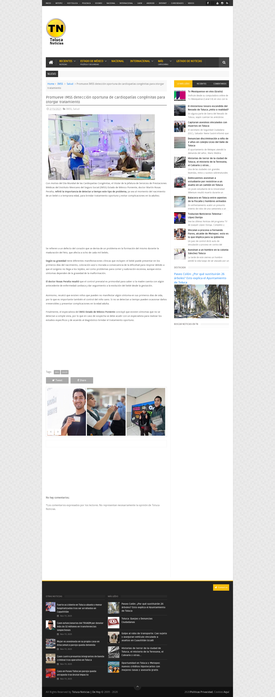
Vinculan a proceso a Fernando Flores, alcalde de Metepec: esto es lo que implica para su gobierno (208, 234)
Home (50, 83)
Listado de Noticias (189, 61)
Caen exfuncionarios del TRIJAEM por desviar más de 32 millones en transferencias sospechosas (80, 627)
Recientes (65, 62)
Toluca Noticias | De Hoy (86, 692)
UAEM (139, 3)
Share (83, 380)
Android (151, 3)
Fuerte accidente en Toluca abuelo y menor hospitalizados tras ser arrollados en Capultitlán (79, 608)
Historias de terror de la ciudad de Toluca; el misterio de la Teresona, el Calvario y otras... (207, 162)
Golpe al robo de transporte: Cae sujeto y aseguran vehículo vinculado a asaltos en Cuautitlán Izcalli (144, 637)
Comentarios (219, 84)
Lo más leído (183, 84)
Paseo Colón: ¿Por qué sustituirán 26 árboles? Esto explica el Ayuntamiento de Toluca (200, 278)
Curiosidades (177, 3)
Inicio (48, 3)
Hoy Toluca (72, 3)
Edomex (98, 3)
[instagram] (222, 3)
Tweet (58, 380)
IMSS (60, 83)
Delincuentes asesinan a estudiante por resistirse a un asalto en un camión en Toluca (205, 181)
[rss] (227, 3)
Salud (70, 83)
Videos (191, 3)
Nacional (111, 3)
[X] (213, 3)
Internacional (126, 3)
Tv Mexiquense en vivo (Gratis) (205, 91)
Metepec (59, 3)
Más (163, 62)
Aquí (226, 692)
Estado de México (91, 62)
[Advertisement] (202, 32)
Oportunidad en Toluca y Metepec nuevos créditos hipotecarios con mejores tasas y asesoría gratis (141, 666)
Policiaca (86, 3)
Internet (163, 3)
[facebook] (208, 3)
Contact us (223, 587)
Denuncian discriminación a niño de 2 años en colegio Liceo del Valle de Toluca (208, 142)
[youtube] (217, 3)
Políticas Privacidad (201, 692)
